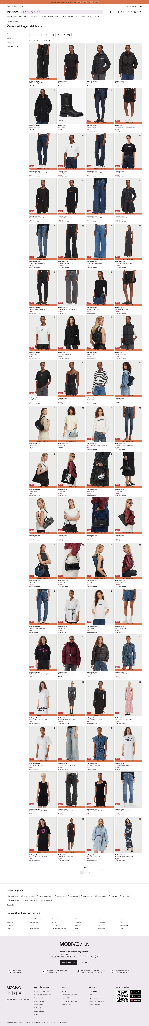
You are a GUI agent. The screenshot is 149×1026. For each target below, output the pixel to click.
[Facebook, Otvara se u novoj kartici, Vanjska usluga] (20, 993)
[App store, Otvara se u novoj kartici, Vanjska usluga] (135, 996)
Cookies (56, 1022)
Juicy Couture (34, 922)
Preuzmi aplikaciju (131, 6)
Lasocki (54, 925)
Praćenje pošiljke (39, 1001)
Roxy (121, 928)
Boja (53, 35)
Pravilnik (21, 1022)
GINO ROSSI (101, 922)
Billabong (77, 925)
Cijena (59, 35)
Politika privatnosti (47, 1022)
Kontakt (36, 1014)
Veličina (46, 35)
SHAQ (54, 922)
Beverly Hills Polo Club (59, 928)
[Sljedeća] (144, 2)
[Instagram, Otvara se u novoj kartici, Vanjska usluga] (9, 993)
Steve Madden (124, 925)
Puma (99, 919)
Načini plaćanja (38, 1004)
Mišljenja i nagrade (94, 1004)
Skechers (55, 919)
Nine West (78, 922)
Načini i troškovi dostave (41, 991)
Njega (90, 994)
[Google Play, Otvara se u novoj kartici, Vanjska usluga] (135, 992)
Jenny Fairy (10, 928)
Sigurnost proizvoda (95, 998)
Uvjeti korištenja (74, 1004)
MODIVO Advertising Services (75, 1001)
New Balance (11, 919)
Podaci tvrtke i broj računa (70, 994)
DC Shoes (10, 922)
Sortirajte (33, 35)
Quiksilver (10, 925)
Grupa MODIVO (75, 998)
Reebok (77, 928)
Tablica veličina (93, 991)
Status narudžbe (39, 998)
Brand (67, 35)
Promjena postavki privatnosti (33, 1022)
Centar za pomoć (39, 1011)
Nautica (100, 925)
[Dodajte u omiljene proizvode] (54, 46)
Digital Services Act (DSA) (96, 1001)
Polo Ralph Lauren (35, 919)
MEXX (122, 922)
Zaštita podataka (63, 1022)
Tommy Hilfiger (34, 928)
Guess (77, 919)
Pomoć (140, 6)
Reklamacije (37, 1008)
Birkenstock (101, 928)
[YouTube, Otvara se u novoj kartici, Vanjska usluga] (14, 993)
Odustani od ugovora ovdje (42, 994)
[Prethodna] (5, 2)
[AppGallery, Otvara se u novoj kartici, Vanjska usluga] (135, 1000)
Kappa (31, 925)
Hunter (122, 919)
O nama (64, 991)
